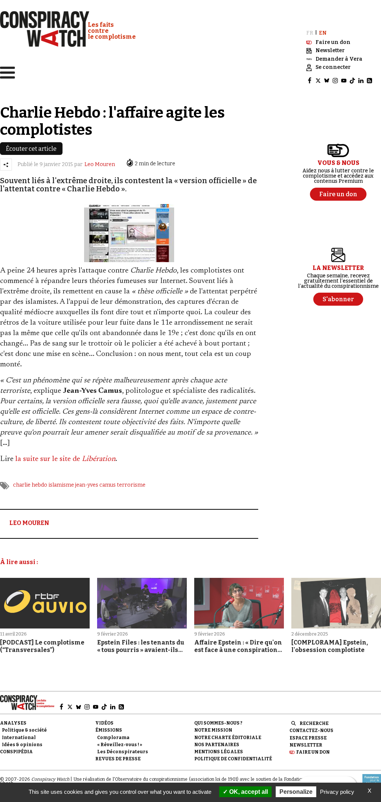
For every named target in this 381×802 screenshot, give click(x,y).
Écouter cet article (31, 148)
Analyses (13, 723)
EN (323, 33)
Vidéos (104, 723)
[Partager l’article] (6, 165)
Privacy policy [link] (337, 792)
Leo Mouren (99, 164)
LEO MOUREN (29, 522)
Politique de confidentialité (233, 758)
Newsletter (305, 745)
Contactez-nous (311, 730)
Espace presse (308, 738)
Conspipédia (16, 751)
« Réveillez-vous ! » (119, 744)
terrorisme (131, 485)
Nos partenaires (216, 744)
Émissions (108, 730)
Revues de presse (118, 758)
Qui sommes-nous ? (218, 723)
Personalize (296, 792)
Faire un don (313, 752)
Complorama (113, 737)
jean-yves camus (95, 485)
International (19, 737)
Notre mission (213, 730)
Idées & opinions (22, 744)
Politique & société (24, 730)
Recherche (314, 723)
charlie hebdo (30, 485)
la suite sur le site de (65, 459)
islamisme (61, 485)
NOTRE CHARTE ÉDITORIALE (227, 737)
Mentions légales (218, 751)
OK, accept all (248, 792)
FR (309, 33)
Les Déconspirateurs (122, 751)
